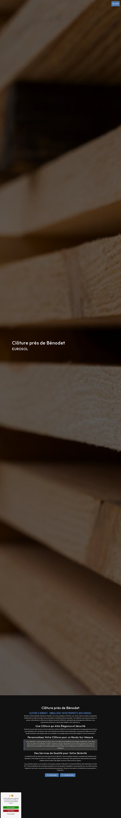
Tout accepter (11, 807)
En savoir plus (53, 775)
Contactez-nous (68, 775)
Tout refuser (10, 811)
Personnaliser (11, 814)
